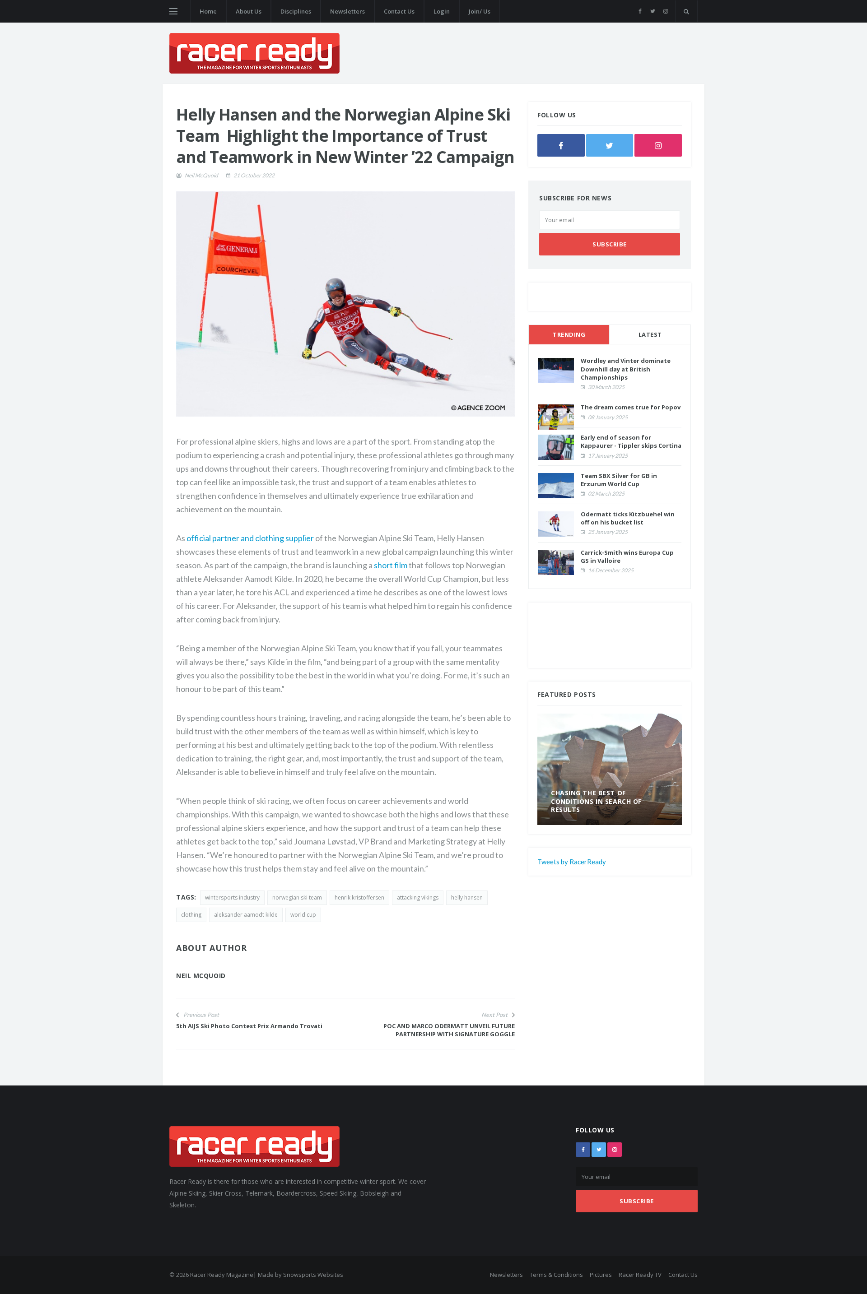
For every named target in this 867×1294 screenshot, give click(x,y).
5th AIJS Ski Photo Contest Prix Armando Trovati (249, 1026)
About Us (248, 11)
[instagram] (665, 11)
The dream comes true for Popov (631, 407)
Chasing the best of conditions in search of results (596, 800)
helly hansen (467, 897)
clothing (191, 914)
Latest (650, 334)
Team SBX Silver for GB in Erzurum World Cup (619, 480)
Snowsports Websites (313, 1275)
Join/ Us (479, 11)
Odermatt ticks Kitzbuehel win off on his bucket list (628, 518)
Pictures (601, 1275)
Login (442, 11)
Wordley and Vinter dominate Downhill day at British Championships (626, 369)
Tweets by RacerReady (571, 862)
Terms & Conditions (556, 1275)
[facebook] (640, 11)
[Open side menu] (173, 11)
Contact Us (399, 11)
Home (208, 11)
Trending (569, 334)
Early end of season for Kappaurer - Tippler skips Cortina (631, 441)
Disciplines (295, 11)
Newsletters (347, 11)
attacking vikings (417, 897)
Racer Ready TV (640, 1275)
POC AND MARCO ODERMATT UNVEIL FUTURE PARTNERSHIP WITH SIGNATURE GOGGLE (449, 1030)
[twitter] (653, 11)
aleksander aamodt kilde (246, 914)
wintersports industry (232, 897)
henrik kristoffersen (359, 897)
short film (390, 565)
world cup (303, 914)
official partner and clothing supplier (250, 538)
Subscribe (609, 244)
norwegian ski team (297, 897)
